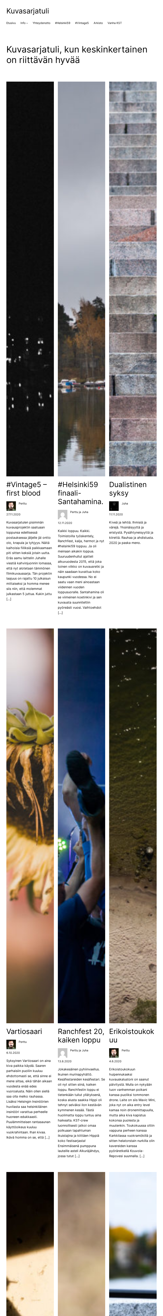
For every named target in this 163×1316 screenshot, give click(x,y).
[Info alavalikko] (27, 23)
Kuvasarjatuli (27, 11)
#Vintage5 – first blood (26, 488)
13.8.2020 (65, 1061)
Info (22, 23)
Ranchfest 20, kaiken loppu (81, 1035)
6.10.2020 (13, 1052)
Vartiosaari (24, 1031)
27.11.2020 (13, 514)
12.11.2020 (65, 522)
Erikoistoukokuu (131, 1035)
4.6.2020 (115, 1061)
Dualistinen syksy (128, 488)
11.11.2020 (116, 514)
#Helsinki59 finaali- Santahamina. (80, 493)
